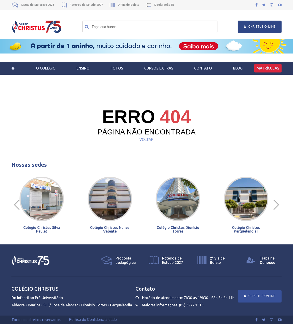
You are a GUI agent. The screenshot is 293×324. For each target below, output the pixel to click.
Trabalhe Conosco (267, 260)
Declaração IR (164, 4)
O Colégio (46, 68)
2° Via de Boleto (217, 260)
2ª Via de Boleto (128, 4)
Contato (203, 68)
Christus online (261, 26)
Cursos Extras (158, 68)
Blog (238, 68)
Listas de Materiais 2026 (37, 4)
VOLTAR (146, 140)
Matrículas (268, 68)
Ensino (83, 68)
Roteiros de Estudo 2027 (86, 4)
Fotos (117, 68)
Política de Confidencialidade (93, 319)
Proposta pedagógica (126, 260)
